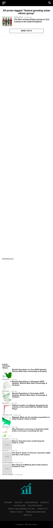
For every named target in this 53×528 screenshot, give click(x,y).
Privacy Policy (16, 512)
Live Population (35, 506)
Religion (18, 502)
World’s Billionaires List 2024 (21, 509)
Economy (8, 502)
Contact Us (42, 509)
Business (45, 502)
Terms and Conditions (36, 512)
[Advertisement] (26, 146)
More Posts (26, 31)
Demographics (31, 502)
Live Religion (19, 506)
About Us (28, 515)
